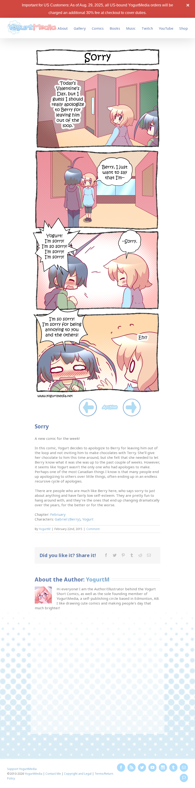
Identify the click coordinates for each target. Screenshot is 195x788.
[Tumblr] (132, 555)
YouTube (166, 28)
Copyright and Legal (78, 774)
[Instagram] (163, 767)
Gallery (80, 28)
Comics (98, 28)
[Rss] (131, 767)
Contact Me (53, 774)
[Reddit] (140, 555)
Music (131, 28)
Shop (183, 28)
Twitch (147, 28)
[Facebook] (106, 555)
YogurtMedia (33, 774)
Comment (93, 529)
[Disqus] (98, 669)
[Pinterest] (123, 555)
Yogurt (87, 519)
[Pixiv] (184, 778)
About (63, 28)
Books (115, 28)
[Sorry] (97, 50)
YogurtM (44, 529)
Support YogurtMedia (22, 769)
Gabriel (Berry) (67, 519)
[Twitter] (115, 555)
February (58, 514)
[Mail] (149, 555)
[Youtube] (152, 767)
